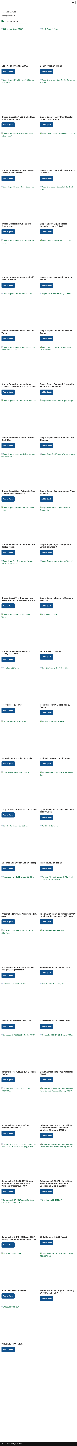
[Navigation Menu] (73, 2)
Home (3, 12)
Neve (3, 1444)
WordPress (19, 1444)
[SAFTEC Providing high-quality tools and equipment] (8, 2)
